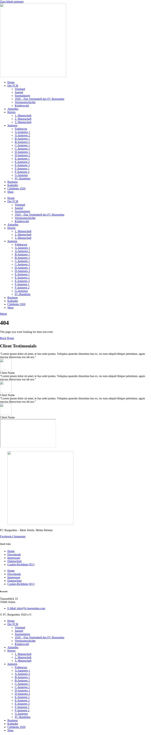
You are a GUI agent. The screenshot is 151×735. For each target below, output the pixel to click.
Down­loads (14, 554)
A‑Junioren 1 (22, 132)
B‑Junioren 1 (22, 138)
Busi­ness (12, 181)
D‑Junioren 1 (22, 152)
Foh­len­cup (21, 128)
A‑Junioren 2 (22, 135)
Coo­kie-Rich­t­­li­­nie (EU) (21, 564)
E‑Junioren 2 (22, 161)
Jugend (19, 92)
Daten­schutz (14, 561)
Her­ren (11, 112)
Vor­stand (20, 88)
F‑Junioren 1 (22, 168)
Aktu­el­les (12, 108)
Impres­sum (13, 557)
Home (11, 82)
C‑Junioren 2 (22, 148)
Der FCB (12, 85)
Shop (10, 191)
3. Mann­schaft (23, 122)
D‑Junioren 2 (22, 155)
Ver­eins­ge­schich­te (25, 102)
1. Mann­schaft (23, 115)
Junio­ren (12, 125)
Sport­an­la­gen (22, 95)
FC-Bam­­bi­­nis (22, 178)
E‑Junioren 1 (22, 158)
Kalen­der (12, 185)
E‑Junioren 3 (22, 165)
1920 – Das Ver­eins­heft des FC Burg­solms (39, 98)
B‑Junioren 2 (22, 142)
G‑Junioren (21, 175)
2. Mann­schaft (23, 118)
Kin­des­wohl (22, 105)
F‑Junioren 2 (22, 171)
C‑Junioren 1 (22, 145)
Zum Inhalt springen (12, 1)
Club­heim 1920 (16, 188)
